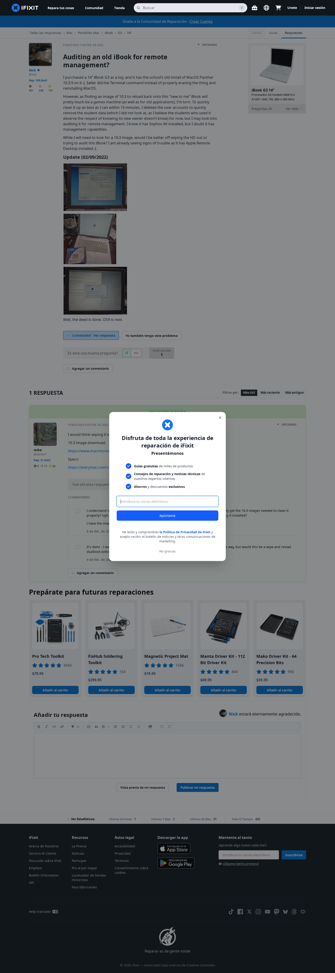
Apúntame (167, 515)
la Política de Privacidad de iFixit (185, 532)
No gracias (167, 551)
